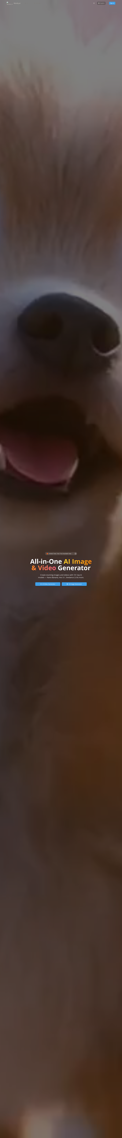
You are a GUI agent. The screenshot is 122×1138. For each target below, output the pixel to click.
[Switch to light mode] (94, 3)
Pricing (38, 3)
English (102, 3)
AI (27, 3)
